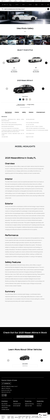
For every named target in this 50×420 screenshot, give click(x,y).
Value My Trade (28, 405)
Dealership (40, 401)
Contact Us (7, 383)
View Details (25, 365)
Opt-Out (30, 417)
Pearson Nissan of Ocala (3, 417)
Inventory (4, 401)
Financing (28, 401)
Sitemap (16, 417)
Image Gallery (30, 104)
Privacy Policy (9, 417)
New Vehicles (4, 403)
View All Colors (21, 104)
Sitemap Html (20, 417)
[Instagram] (5, 395)
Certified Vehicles (5, 409)
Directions (39, 405)
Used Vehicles (4, 407)
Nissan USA (27, 417)
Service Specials (16, 405)
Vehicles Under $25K (5, 405)
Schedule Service (17, 403)
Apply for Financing (29, 403)
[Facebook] (2, 395)
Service (15, 401)
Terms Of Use (12, 417)
